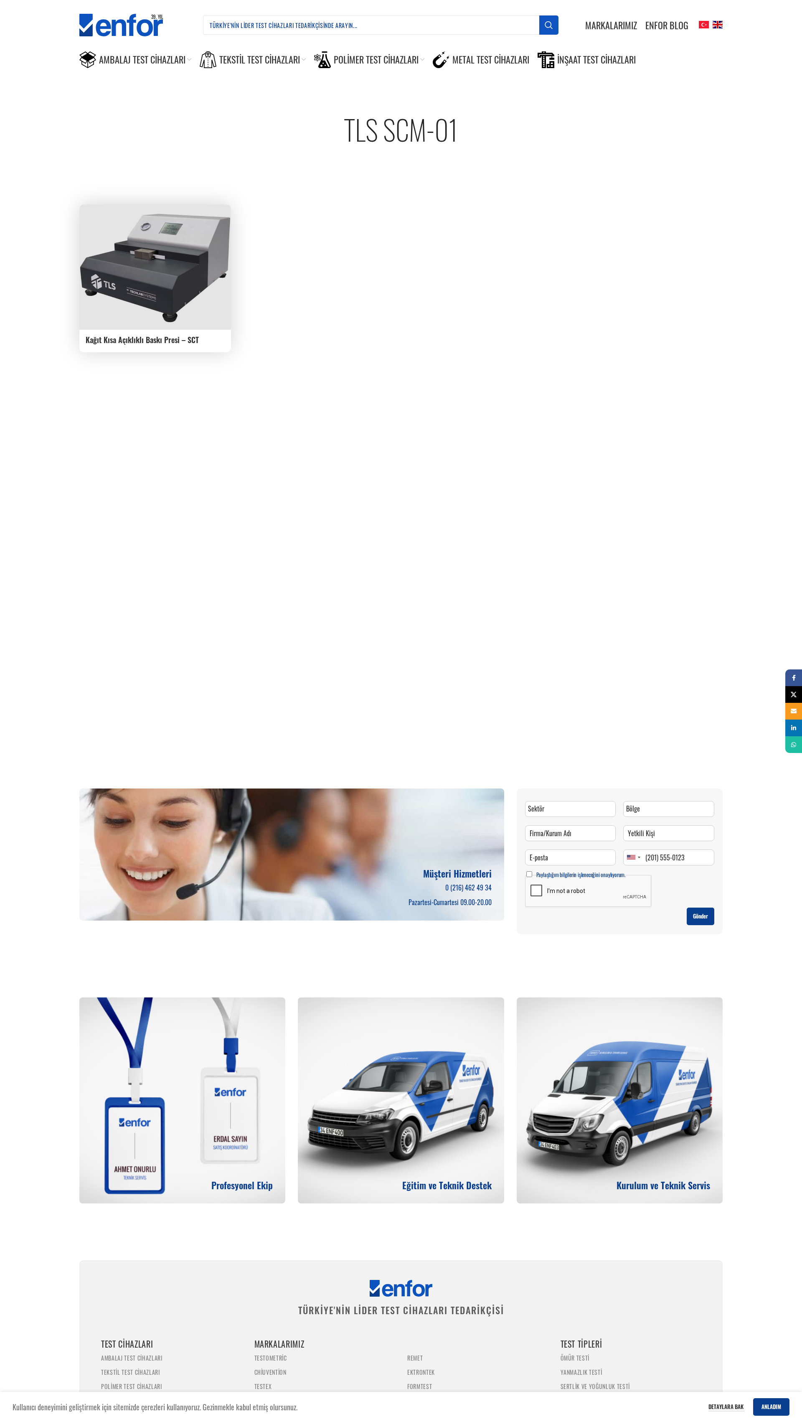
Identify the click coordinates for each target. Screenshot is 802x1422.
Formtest (419, 1386)
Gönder (700, 916)
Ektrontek (421, 1372)
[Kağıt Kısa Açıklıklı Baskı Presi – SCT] (155, 267)
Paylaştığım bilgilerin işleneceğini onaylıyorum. (580, 874)
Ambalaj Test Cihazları (131, 1357)
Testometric (270, 1357)
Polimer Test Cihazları (131, 1386)
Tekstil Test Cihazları (130, 1372)
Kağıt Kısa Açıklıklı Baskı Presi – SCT (142, 339)
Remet (415, 1357)
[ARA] (548, 25)
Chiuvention (270, 1372)
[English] (717, 23)
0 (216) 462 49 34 (468, 888)
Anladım (771, 1406)
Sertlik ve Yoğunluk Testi (595, 1386)
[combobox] (633, 857)
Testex (263, 1386)
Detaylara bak (726, 1406)
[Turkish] (703, 23)
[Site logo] (127, 23)
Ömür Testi (575, 1357)
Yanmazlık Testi (581, 1372)
